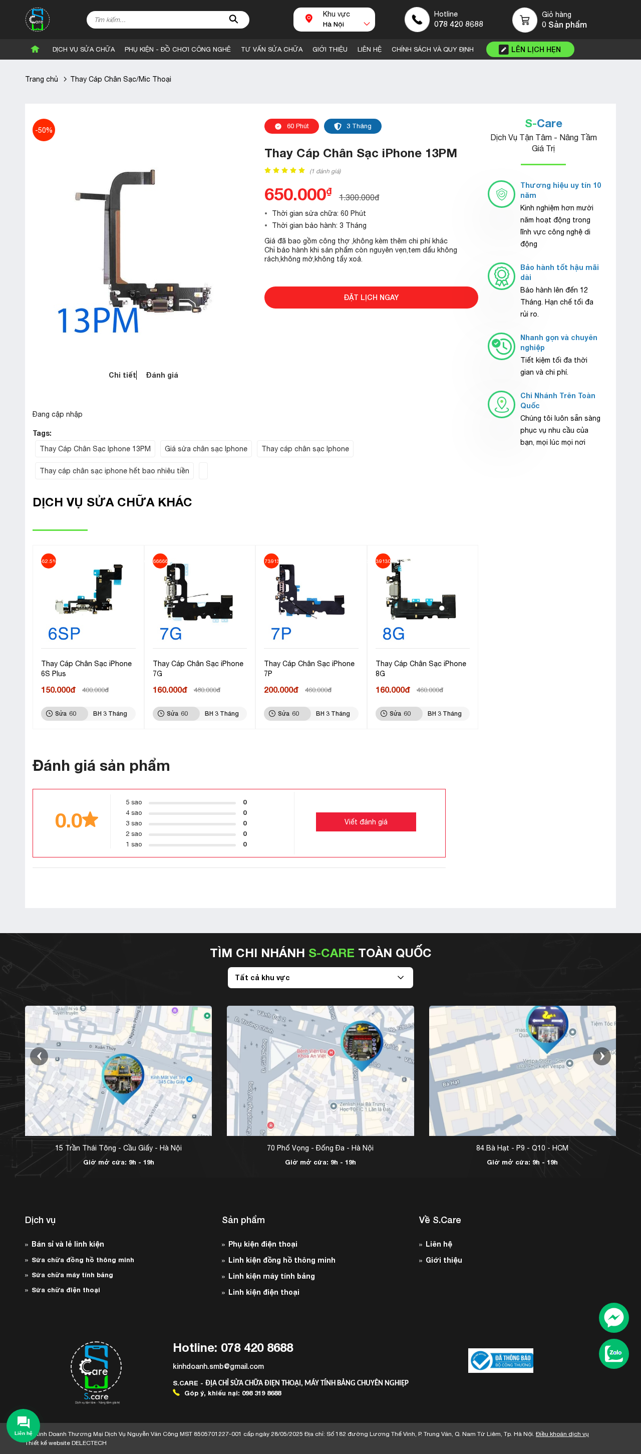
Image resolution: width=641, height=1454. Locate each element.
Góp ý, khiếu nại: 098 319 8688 (231, 1393)
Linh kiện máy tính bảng (271, 1276)
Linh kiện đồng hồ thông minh (282, 1260)
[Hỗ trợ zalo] (614, 1355)
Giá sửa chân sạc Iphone (206, 449)
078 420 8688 (458, 24)
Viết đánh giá (366, 822)
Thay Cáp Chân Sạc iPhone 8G (421, 669)
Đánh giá (162, 375)
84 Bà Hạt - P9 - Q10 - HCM (522, 1148)
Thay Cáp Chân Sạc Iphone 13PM (95, 449)
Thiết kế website (66, 1442)
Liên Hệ (370, 49)
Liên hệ (439, 1244)
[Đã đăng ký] (500, 1360)
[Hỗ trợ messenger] (614, 1319)
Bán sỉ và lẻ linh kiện (68, 1244)
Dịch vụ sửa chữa (84, 49)
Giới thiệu (444, 1260)
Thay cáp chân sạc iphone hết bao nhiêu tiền (114, 471)
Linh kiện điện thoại (263, 1292)
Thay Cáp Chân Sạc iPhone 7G (198, 669)
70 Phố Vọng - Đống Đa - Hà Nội (320, 1148)
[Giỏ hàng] (524, 20)
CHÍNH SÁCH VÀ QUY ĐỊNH (433, 49)
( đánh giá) (325, 171)
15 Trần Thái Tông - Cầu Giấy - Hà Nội (118, 1148)
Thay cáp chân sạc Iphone (305, 449)
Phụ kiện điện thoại (262, 1244)
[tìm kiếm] (233, 20)
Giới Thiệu (330, 49)
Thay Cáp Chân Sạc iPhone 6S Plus (86, 669)
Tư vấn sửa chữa (271, 49)
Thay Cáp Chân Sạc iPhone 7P (309, 669)
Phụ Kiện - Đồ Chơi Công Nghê (178, 49)
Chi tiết (122, 375)
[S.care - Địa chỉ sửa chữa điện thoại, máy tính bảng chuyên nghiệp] (37, 20)
